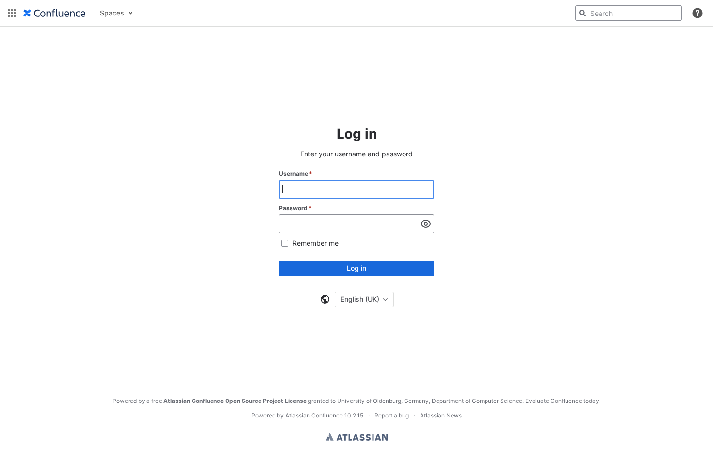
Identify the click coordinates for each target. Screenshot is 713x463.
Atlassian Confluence (314, 415)
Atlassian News (441, 415)
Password (295, 208)
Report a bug (391, 415)
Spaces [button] (112, 13)
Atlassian (357, 437)
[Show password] (426, 224)
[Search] (582, 13)
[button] (11, 13)
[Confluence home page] (54, 13)
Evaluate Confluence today (562, 400)
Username (295, 173)
